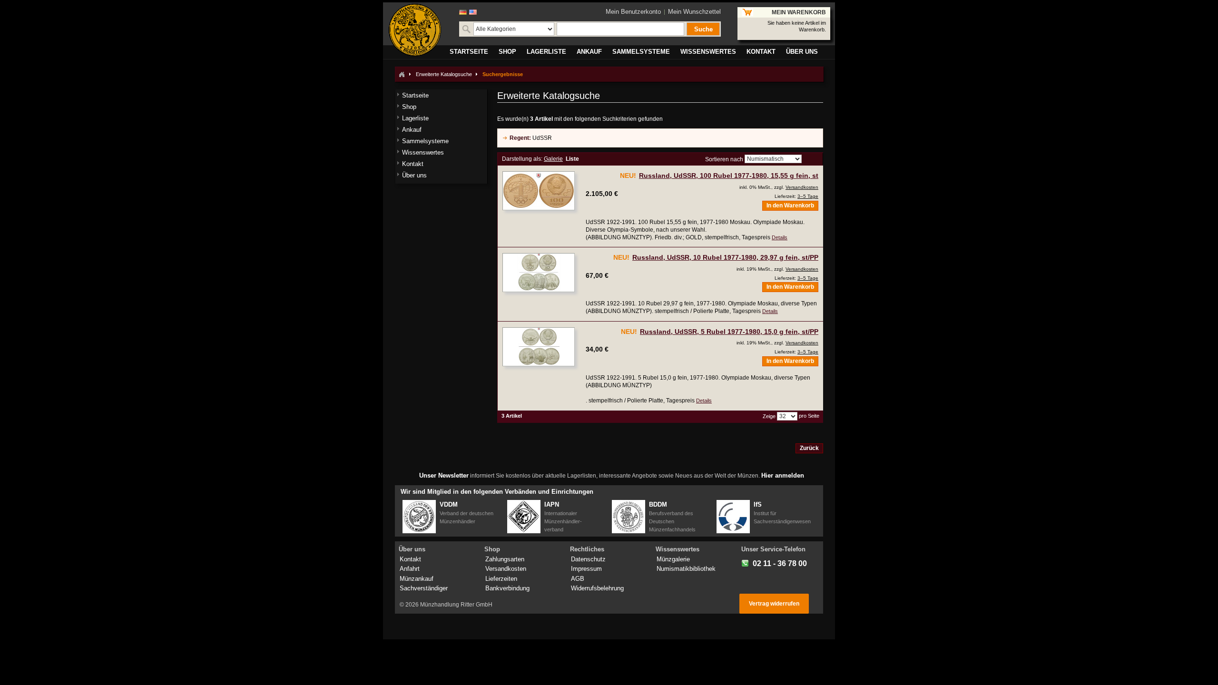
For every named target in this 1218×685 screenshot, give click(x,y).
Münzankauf (416, 578)
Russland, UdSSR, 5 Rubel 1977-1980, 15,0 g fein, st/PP (729, 331)
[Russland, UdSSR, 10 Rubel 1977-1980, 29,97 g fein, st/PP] (538, 272)
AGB (577, 578)
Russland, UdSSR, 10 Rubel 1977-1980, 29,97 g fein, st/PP (725, 257)
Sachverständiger (424, 588)
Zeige (769, 416)
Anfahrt (410, 568)
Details (779, 237)
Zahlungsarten (504, 559)
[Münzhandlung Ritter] (415, 30)
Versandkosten (802, 187)
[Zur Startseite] (401, 74)
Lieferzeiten (501, 578)
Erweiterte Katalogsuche (444, 74)
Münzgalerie (673, 559)
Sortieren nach (724, 159)
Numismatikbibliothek (686, 568)
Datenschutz (588, 559)
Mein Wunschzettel (694, 11)
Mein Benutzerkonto (633, 11)
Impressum (586, 568)
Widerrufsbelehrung (597, 588)
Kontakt (410, 559)
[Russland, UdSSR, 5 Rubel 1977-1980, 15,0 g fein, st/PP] (538, 346)
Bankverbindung (507, 588)
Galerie (553, 159)
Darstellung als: (522, 159)
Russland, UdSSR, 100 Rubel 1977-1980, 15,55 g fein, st (728, 175)
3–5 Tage (807, 196)
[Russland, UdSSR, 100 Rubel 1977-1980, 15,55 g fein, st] (538, 190)
